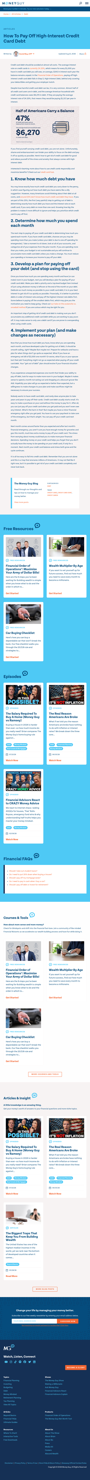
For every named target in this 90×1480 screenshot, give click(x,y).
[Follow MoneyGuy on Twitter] (29, 1362)
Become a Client (76, 1368)
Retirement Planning (12, 1398)
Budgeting (8, 1387)
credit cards (52, 495)
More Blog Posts (45, 1289)
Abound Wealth (51, 1454)
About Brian (50, 1436)
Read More (11, 1276)
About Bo (49, 1440)
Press (47, 1443)
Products (49, 1412)
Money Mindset (20, 745)
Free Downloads (10, 1440)
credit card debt (65, 493)
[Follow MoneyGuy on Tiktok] (15, 1362)
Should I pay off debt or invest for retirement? (28, 885)
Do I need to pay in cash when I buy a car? (27, 881)
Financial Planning (65, 745)
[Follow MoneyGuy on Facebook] (24, 1362)
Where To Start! (10, 1433)
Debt (26, 14)
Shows (48, 1377)
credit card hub (47, 172)
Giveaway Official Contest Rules (74, 1463)
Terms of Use (32, 1463)
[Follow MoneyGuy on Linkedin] (34, 1362)
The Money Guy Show (54, 1380)
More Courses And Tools (45, 1074)
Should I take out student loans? (23, 871)
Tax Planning (9, 1401)
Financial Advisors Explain (56, 1394)
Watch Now (12, 760)
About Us (49, 1429)
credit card (52, 493)
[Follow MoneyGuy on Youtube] (6, 1362)
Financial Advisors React (55, 1391)
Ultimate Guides (10, 1422)
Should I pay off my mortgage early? (24, 878)
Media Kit (49, 1447)
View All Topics (10, 1404)
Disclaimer (9, 1463)
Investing (8, 1384)
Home (6, 14)
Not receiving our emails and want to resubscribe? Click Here (45, 1325)
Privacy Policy (20, 1463)
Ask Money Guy (51, 1387)
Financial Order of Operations (57, 1415)
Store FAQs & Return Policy (49, 1463)
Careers (48, 1450)
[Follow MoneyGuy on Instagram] (11, 1362)
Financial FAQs (10, 1419)
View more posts (21, 502)
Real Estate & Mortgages (16, 749)
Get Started (12, 593)
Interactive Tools (11, 1436)
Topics (6, 1377)
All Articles (16, 14)
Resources (8, 1429)
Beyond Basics (12, 1264)
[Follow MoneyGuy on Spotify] (20, 1362)
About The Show (52, 1433)
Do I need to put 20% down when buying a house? (30, 874)
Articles (7, 1412)
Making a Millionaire (53, 1384)
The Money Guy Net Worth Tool (58, 1419)
